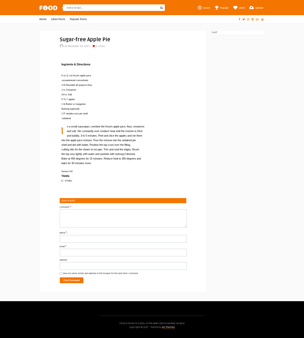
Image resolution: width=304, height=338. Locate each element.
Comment (65, 206)
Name (63, 232)
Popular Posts (78, 19)
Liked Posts (58, 19)
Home (43, 19)
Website (63, 260)
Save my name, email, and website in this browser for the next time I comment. (101, 273)
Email (63, 246)
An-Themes (168, 327)
